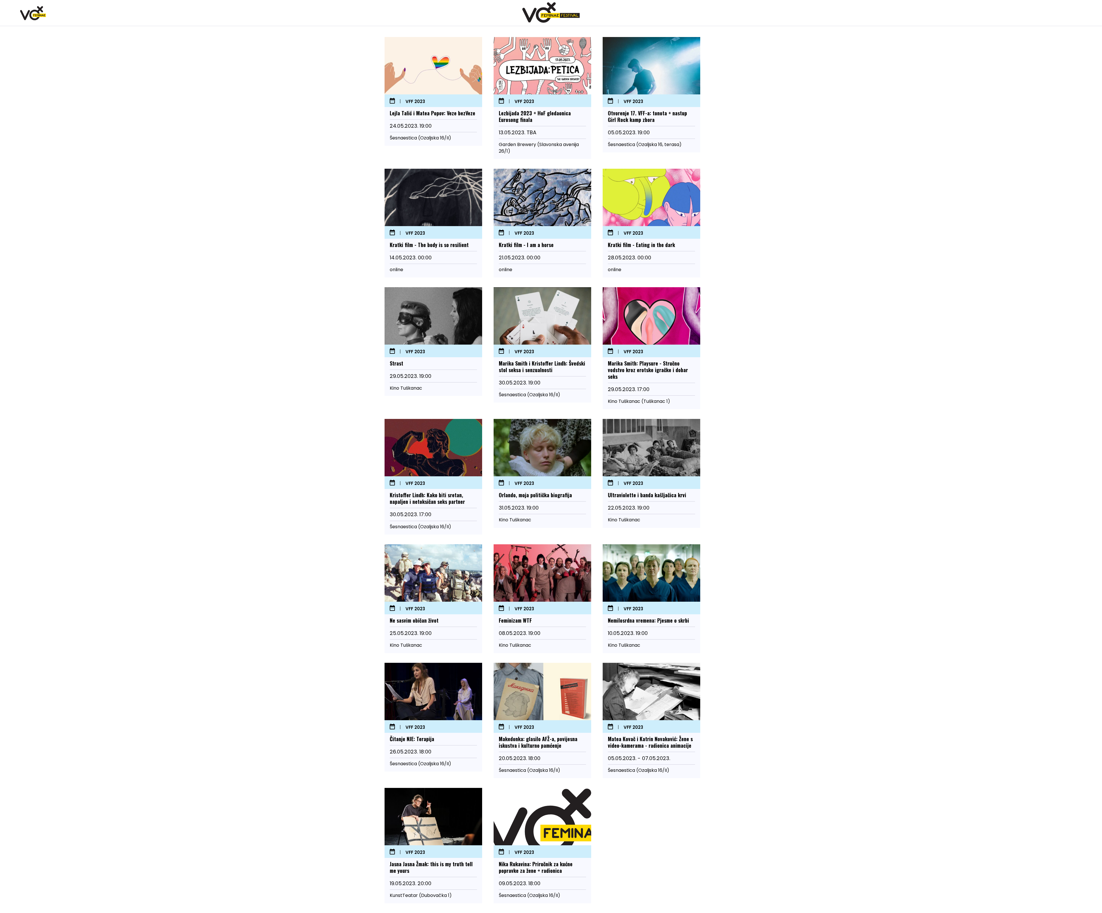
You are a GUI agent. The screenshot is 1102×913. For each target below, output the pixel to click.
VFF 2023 (415, 101)
